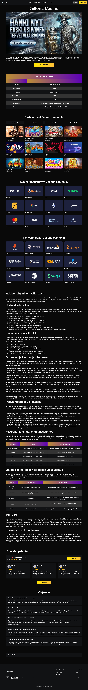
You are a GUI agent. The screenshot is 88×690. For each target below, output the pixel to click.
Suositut (14, 122)
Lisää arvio (73, 558)
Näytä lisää (44, 582)
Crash (52, 122)
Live (33, 122)
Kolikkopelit (72, 122)
